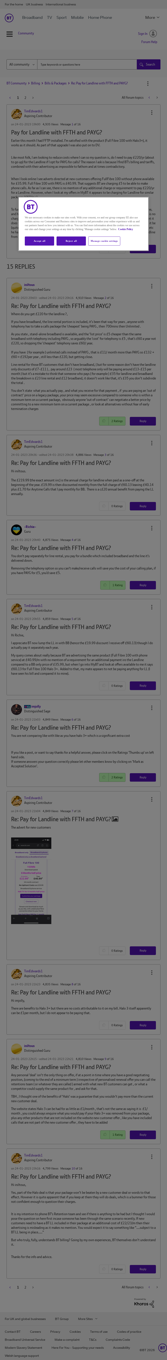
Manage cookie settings (104, 241)
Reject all (71, 241)
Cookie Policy (125, 229)
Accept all (39, 241)
